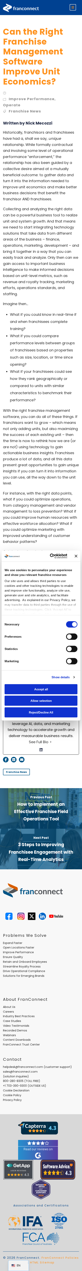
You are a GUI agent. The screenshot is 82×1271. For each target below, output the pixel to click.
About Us (9, 1007)
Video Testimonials (16, 1026)
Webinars (9, 1035)
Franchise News (25, 111)
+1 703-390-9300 (15, 1086)
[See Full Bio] (50, 742)
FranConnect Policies (60, 1258)
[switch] (71, 636)
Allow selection (41, 700)
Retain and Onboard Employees (25, 962)
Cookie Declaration (16, 1090)
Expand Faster (12, 943)
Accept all (41, 689)
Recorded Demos (15, 1030)
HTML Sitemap (42, 1262)
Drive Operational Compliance (24, 971)
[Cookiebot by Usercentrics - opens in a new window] (50, 556)
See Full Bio (38, 741)
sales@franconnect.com (20, 1072)
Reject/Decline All (41, 712)
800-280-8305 (13, 1081)
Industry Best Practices (19, 1016)
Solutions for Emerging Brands (23, 976)
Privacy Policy (12, 1100)
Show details (61, 677)
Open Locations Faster (18, 947)
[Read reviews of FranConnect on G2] (38, 1150)
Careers (8, 1012)
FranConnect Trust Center (21, 1044)
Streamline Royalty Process (22, 966)
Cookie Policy (12, 1095)
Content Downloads (17, 1040)
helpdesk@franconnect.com (23, 1067)
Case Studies (12, 1021)
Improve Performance (32, 98)
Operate (11, 105)
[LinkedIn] (41, 749)
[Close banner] (76, 556)
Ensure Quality (13, 957)
